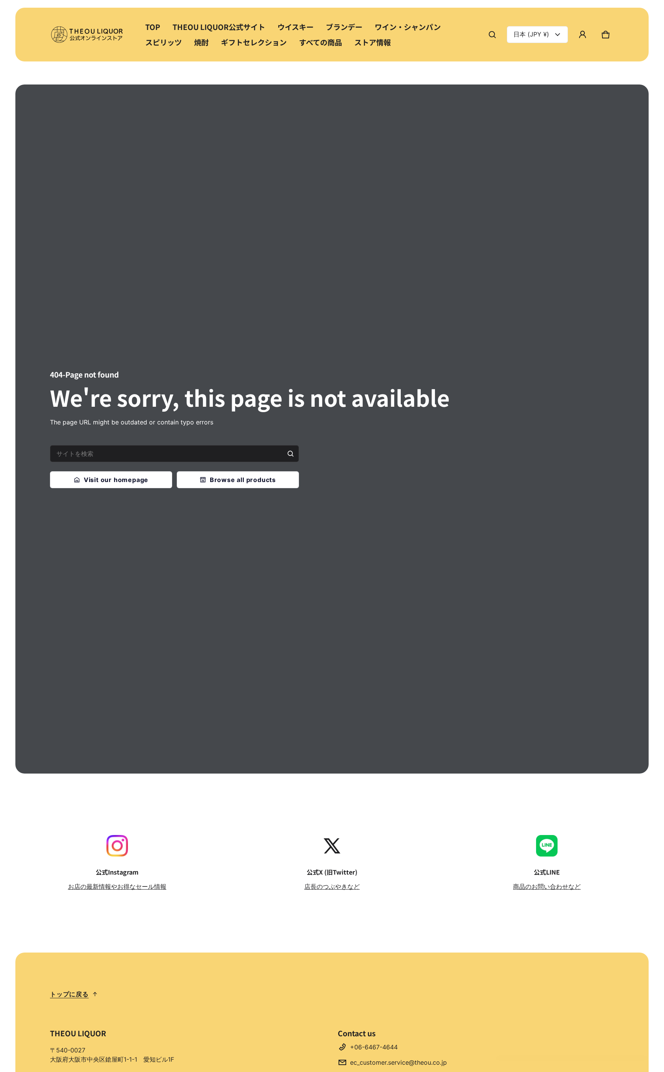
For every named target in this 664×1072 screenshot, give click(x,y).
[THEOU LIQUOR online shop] (88, 34)
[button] (492, 34)
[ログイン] (582, 34)
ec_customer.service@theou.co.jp (398, 1062)
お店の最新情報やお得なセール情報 (117, 886)
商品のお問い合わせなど (547, 886)
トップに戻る (69, 994)
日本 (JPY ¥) (531, 34)
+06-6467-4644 (374, 1047)
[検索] (290, 453)
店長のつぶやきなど (332, 886)
